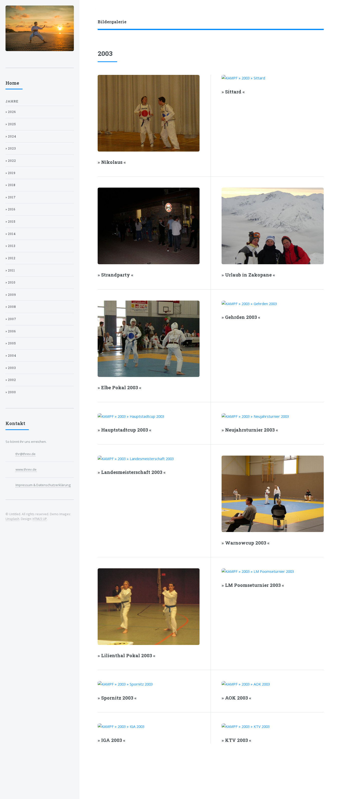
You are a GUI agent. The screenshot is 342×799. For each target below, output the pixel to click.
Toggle (87, 10)
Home (12, 83)
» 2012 (11, 258)
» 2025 (11, 124)
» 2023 (11, 148)
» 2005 (11, 343)
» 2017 (11, 197)
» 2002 (11, 380)
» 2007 (11, 319)
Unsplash (12, 519)
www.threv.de (26, 469)
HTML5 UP (40, 519)
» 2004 (11, 355)
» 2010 (11, 282)
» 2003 (11, 368)
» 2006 (11, 331)
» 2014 (11, 234)
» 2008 (11, 307)
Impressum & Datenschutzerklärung (43, 485)
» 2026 (11, 112)
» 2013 (11, 246)
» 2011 (10, 270)
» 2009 (11, 295)
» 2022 (11, 161)
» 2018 (11, 185)
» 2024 (11, 136)
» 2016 (10, 209)
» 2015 (11, 221)
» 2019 (11, 173)
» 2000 (11, 392)
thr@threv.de (26, 454)
